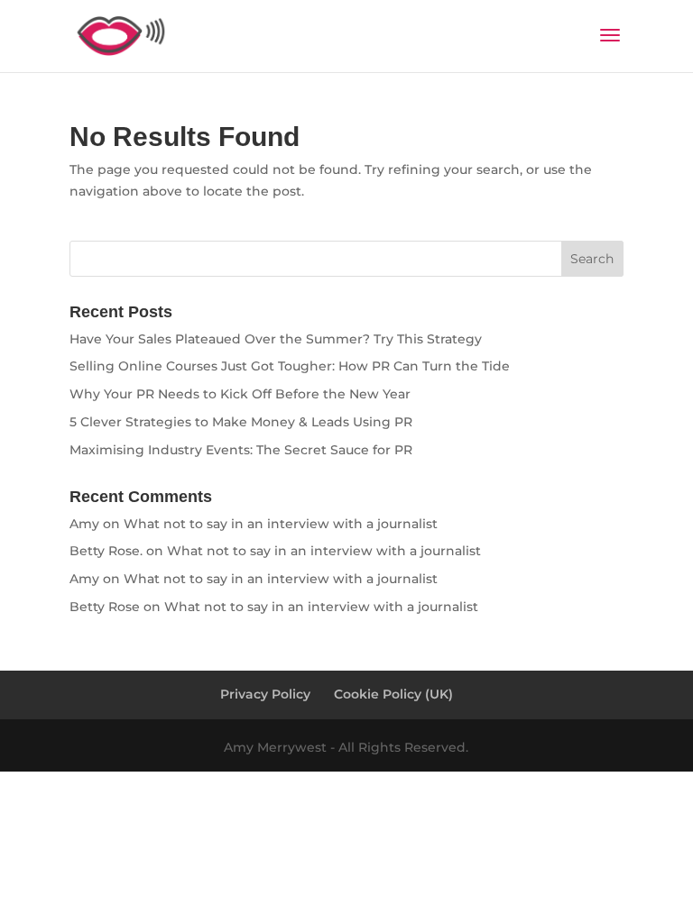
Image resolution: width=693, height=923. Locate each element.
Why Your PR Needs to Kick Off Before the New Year (240, 394)
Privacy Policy (265, 694)
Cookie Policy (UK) (393, 694)
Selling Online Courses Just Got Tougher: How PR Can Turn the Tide (289, 366)
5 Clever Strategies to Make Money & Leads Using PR (240, 422)
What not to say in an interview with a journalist (281, 524)
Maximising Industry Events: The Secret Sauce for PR (240, 450)
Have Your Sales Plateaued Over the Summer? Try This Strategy (275, 339)
